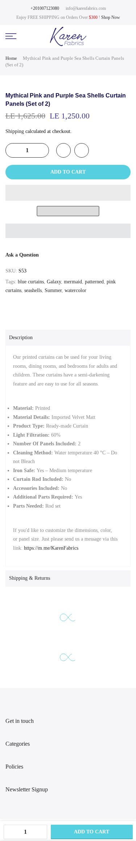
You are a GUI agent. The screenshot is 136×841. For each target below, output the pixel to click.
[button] (68, 193)
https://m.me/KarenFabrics (51, 548)
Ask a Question (22, 255)
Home (11, 58)
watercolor (75, 290)
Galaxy (54, 281)
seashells (33, 290)
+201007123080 (44, 8)
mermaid (73, 281)
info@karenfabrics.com (86, 8)
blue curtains (31, 281)
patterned (94, 281)
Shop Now (110, 17)
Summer (53, 290)
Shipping (14, 131)
